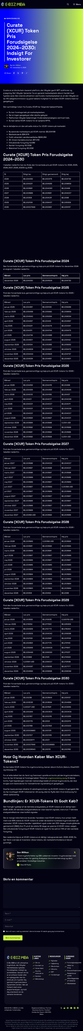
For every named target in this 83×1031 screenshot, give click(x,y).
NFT (52, 972)
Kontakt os (39, 965)
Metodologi (39, 979)
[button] (68, 4)
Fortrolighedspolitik (74, 963)
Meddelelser (71, 983)
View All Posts (25, 865)
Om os (37, 963)
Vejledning (55, 963)
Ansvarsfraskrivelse (74, 970)
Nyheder (54, 961)
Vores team (39, 968)
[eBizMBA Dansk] (13, 4)
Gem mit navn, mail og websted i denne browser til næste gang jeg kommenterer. (35, 931)
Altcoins (54, 969)
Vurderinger (55, 975)
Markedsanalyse (13, 18)
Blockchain (55, 966)
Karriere (38, 976)
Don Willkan (17, 65)
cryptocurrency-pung (57, 778)
